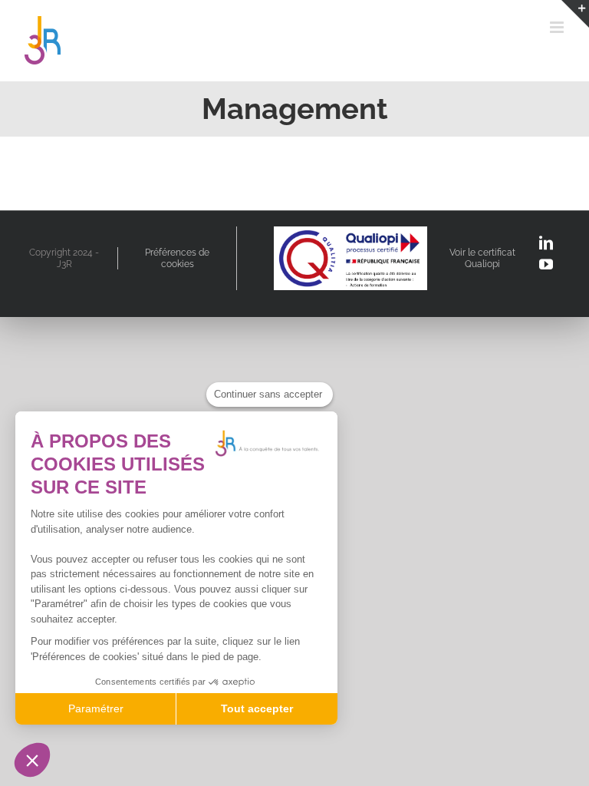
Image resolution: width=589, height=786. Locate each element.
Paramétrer (95, 708)
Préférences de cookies (177, 258)
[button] (32, 759)
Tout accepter (257, 708)
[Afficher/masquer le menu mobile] (558, 27)
